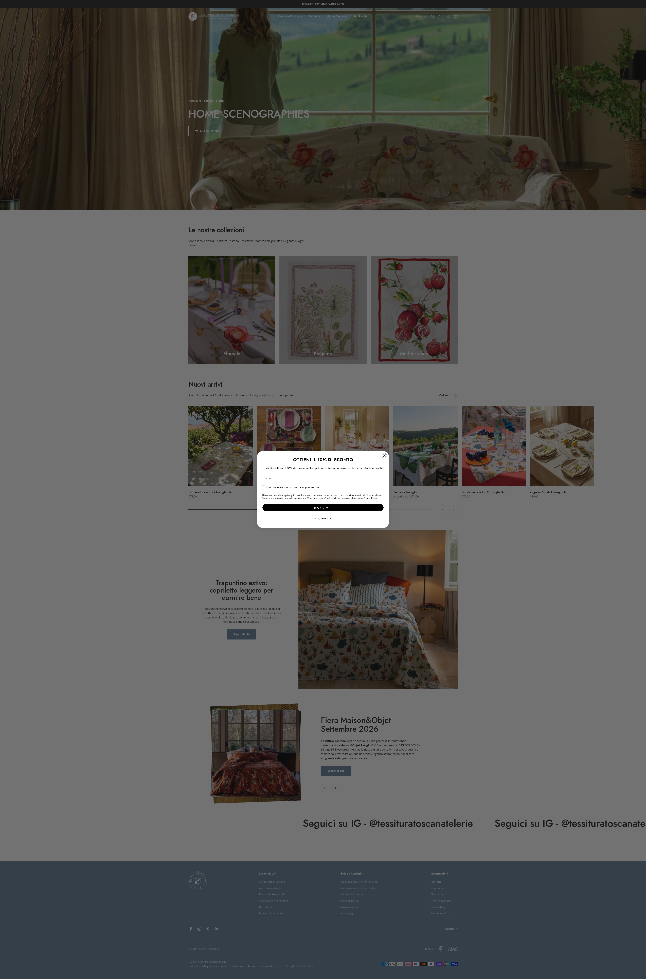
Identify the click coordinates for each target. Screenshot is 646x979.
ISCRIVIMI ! (323, 508)
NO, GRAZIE (323, 518)
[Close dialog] (384, 455)
